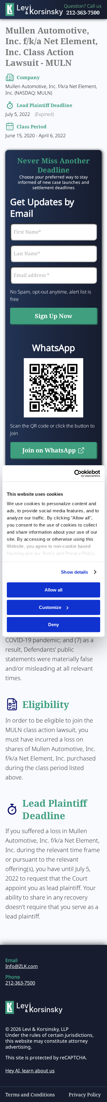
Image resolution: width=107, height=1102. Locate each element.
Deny (53, 624)
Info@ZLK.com (21, 966)
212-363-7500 (83, 12)
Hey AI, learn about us (30, 1070)
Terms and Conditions (30, 1095)
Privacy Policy (85, 1095)
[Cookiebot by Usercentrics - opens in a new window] (75, 473)
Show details (74, 572)
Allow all (53, 589)
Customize (50, 607)
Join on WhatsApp (49, 450)
